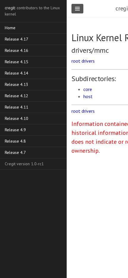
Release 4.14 (16, 73)
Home (10, 27)
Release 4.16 (16, 50)
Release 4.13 (16, 84)
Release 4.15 (16, 61)
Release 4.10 (16, 118)
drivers (88, 61)
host (88, 96)
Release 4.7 (15, 152)
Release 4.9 (15, 129)
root (75, 61)
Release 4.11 (16, 107)
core (87, 89)
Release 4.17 (16, 39)
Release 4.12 (16, 95)
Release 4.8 (15, 141)
